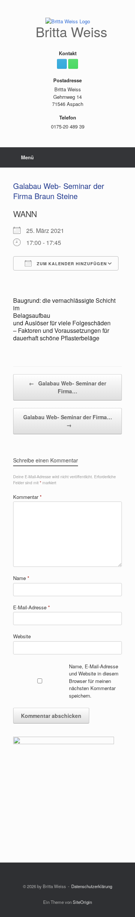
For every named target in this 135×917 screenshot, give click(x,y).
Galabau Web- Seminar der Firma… (67, 387)
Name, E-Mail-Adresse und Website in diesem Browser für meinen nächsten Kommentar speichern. (93, 681)
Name (21, 578)
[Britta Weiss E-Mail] (62, 64)
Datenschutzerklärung (91, 886)
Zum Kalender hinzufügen (71, 263)
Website (22, 636)
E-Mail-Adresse (31, 607)
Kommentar (27, 496)
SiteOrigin (82, 902)
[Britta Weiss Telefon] (73, 64)
